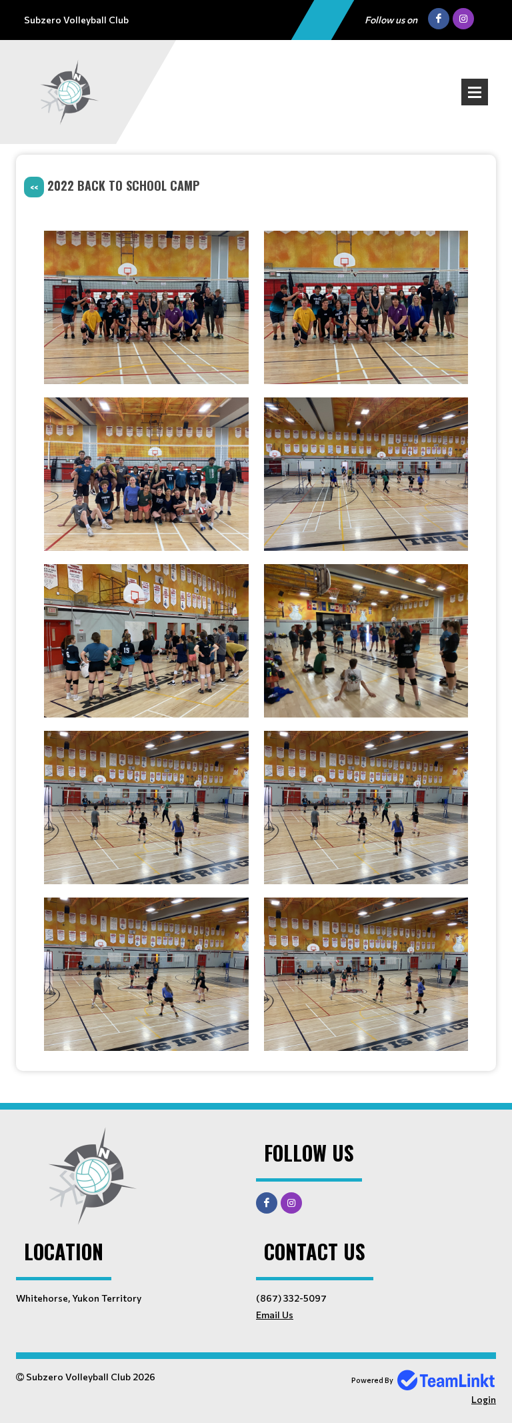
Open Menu (474, 92)
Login (483, 1399)
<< (34, 187)
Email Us (274, 1314)
